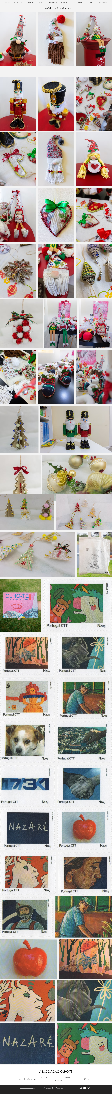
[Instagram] (80, 1088)
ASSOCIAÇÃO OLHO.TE (56, 1072)
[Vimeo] (88, 1088)
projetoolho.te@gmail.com (27, 1079)
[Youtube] (84, 1088)
